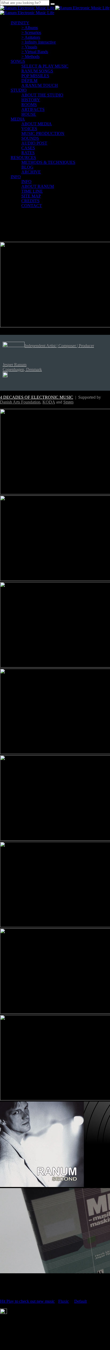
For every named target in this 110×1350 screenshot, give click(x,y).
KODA (48, 402)
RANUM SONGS (37, 71)
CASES (28, 148)
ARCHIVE (31, 172)
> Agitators (30, 37)
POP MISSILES (35, 75)
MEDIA (18, 119)
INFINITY (20, 23)
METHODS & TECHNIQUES (48, 162)
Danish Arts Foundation (20, 402)
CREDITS (30, 201)
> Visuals (29, 47)
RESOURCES (23, 157)
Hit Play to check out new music (27, 1301)
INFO (16, 176)
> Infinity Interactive (38, 42)
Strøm (68, 402)
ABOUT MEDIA (36, 124)
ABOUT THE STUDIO (42, 95)
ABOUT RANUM (37, 186)
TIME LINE (32, 191)
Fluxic (63, 1301)
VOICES (29, 128)
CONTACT (31, 205)
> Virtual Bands (34, 51)
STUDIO (19, 90)
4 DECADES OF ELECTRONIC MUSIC (36, 397)
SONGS (18, 61)
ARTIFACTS (33, 109)
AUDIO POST (34, 143)
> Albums (29, 27)
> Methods (30, 56)
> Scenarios (31, 32)
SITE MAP (31, 196)
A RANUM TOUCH (39, 85)
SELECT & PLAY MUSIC (44, 66)
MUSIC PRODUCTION (42, 133)
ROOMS (29, 104)
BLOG (27, 167)
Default (80, 1301)
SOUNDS (30, 138)
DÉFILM (29, 80)
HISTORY (30, 100)
